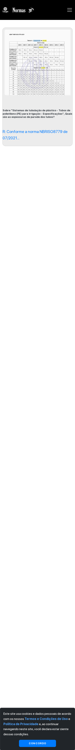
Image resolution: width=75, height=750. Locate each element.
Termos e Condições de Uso (46, 719)
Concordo (37, 743)
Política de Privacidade (20, 724)
